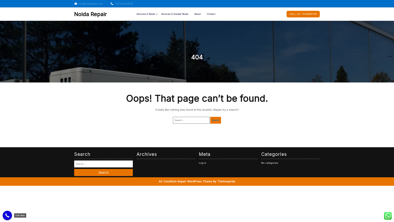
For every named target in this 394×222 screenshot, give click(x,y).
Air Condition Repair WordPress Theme (185, 181)
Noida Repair (90, 14)
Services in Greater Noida (174, 13)
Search (215, 120)
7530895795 (303, 13)
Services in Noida (146, 13)
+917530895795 (123, 3)
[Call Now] (7, 215)
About (197, 13)
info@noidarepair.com (90, 3)
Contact (211, 13)
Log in (202, 162)
